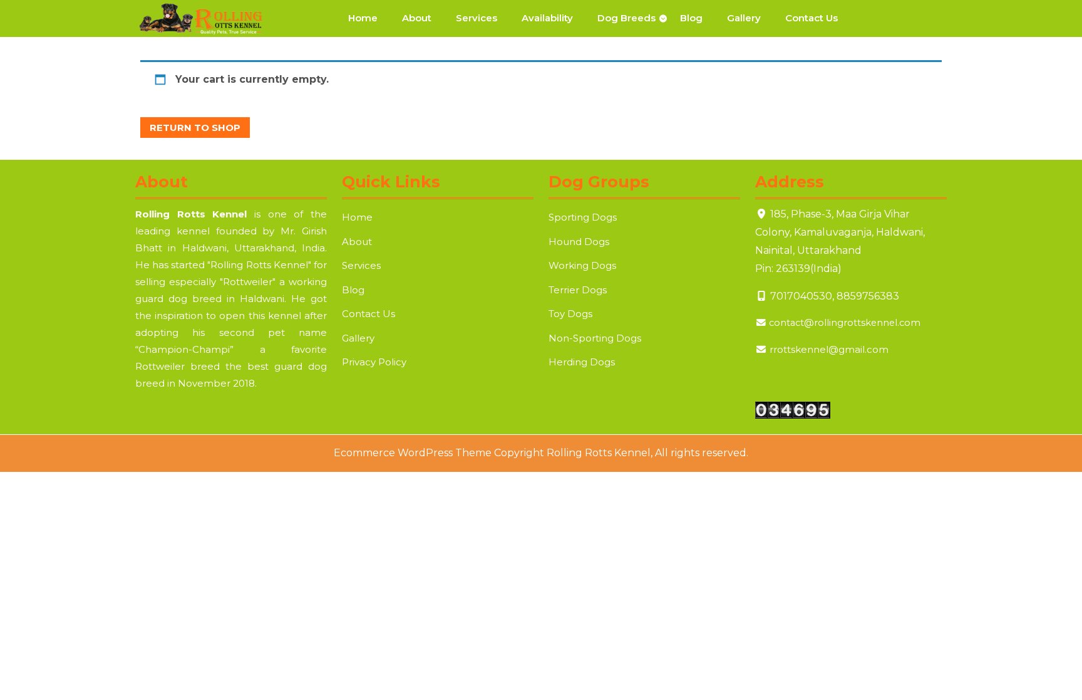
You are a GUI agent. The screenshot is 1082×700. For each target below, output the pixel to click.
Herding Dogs (582, 362)
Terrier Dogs (578, 290)
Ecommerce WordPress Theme (413, 453)
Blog (691, 18)
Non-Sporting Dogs (595, 338)
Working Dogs (582, 265)
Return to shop (195, 127)
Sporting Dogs (583, 217)
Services (476, 18)
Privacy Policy (374, 362)
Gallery (744, 18)
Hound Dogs (579, 242)
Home (363, 18)
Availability (547, 18)
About (416, 18)
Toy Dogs (570, 314)
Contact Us (811, 18)
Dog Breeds (626, 18)
